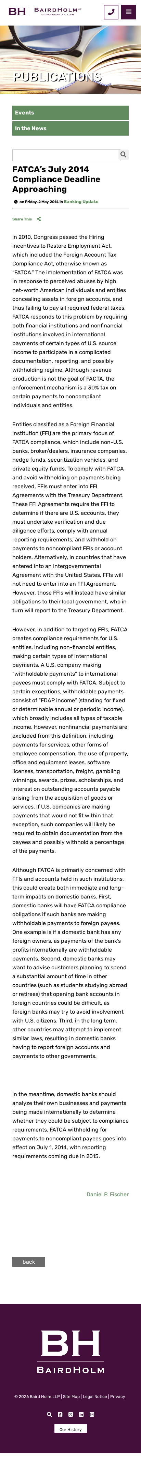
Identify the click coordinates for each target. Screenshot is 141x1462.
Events (24, 112)
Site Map (71, 1396)
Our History (71, 1429)
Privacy (117, 1396)
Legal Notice (95, 1396)
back (29, 1262)
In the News (31, 128)
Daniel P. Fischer (108, 1194)
